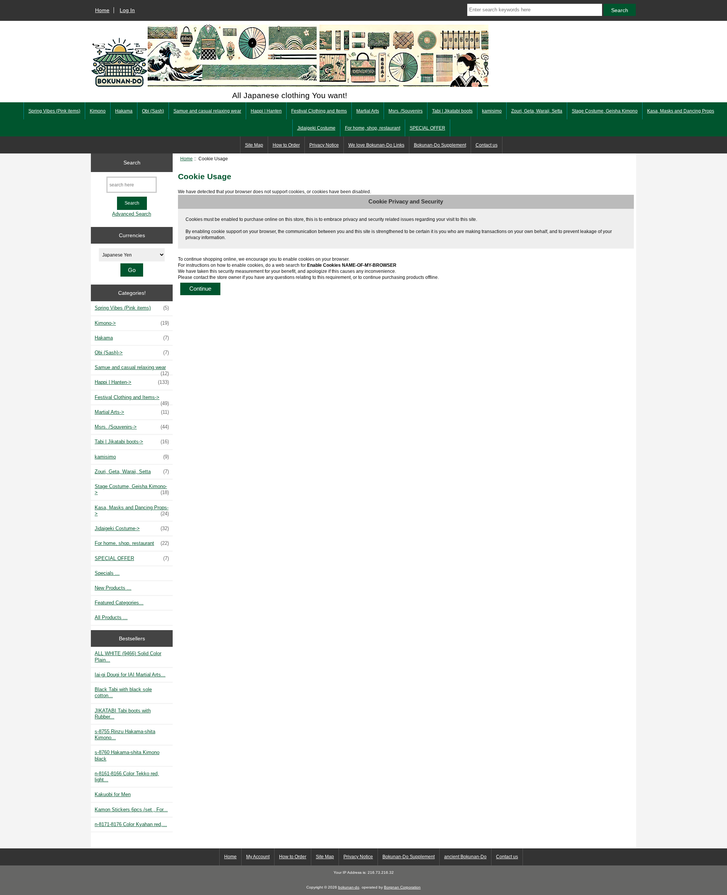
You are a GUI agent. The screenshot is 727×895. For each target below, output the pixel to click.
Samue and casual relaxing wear (207, 111)
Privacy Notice (324, 145)
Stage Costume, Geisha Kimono (605, 111)
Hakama (124, 111)
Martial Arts (367, 111)
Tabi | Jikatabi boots (452, 111)
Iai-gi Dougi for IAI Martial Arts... (130, 675)
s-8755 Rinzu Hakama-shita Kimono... (125, 734)
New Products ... (113, 588)
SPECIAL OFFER (427, 128)
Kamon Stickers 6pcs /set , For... (131, 809)
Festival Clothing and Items (319, 111)
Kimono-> (132, 323)
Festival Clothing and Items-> (132, 399)
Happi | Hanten (266, 111)
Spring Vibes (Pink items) (54, 111)
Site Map (254, 145)
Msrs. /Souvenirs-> (132, 427)
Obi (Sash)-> (132, 352)
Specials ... (107, 573)
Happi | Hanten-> (132, 382)
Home (102, 10)
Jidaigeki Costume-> (132, 528)
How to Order (286, 145)
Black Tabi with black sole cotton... (123, 692)
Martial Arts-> (132, 412)
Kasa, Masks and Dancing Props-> (132, 510)
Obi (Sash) (153, 111)
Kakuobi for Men (113, 794)
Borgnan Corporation (402, 887)
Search (131, 163)
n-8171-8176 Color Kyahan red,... (131, 824)
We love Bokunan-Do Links (376, 145)
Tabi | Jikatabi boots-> (132, 441)
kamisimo (492, 111)
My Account (258, 856)
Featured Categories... (119, 603)
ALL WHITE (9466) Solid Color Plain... (128, 656)
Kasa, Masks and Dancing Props (680, 111)
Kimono (98, 111)
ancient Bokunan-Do (465, 856)
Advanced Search (131, 214)
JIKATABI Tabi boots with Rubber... (123, 714)
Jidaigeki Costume (316, 128)
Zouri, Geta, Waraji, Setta (536, 111)
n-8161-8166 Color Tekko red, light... (127, 776)
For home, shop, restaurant (372, 128)
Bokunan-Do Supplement (440, 145)
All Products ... (111, 617)
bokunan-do (348, 887)
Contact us (487, 145)
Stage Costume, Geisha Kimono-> (132, 489)
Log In (127, 10)
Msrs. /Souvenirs (405, 111)
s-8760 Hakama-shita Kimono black (127, 755)
